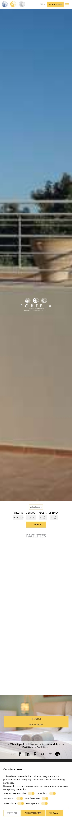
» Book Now (41, 747)
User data (10, 803)
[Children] (54, 517)
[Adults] (43, 517)
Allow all (54, 813)
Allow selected (33, 813)
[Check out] (31, 517)
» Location (32, 744)
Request (36, 718)
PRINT (51, 754)
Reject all (12, 813)
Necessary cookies (15, 793)
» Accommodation (50, 744)
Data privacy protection (14, 789)
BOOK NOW (55, 4)
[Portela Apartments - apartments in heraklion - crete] (13, 4)
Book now (36, 724)
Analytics (9, 798)
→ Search (36, 524)
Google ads (33, 803)
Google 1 (42, 793)
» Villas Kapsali (16, 744)
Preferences (32, 798)
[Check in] (18, 517)
